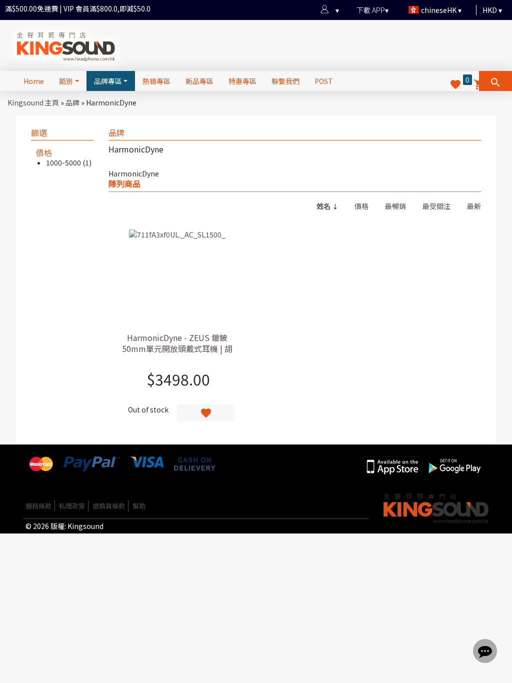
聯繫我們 (286, 81)
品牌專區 (108, 81)
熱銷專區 (156, 81)
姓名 (323, 206)
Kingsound (86, 526)
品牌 (73, 103)
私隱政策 (72, 505)
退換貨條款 (108, 505)
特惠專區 (242, 81)
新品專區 (200, 81)
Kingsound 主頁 (33, 103)
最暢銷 (395, 206)
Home (34, 81)
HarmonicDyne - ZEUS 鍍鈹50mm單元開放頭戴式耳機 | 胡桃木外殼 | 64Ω (177, 349)
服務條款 (39, 505)
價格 (361, 206)
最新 (474, 206)
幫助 (139, 505)
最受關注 (436, 206)
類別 (66, 81)
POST (323, 81)
